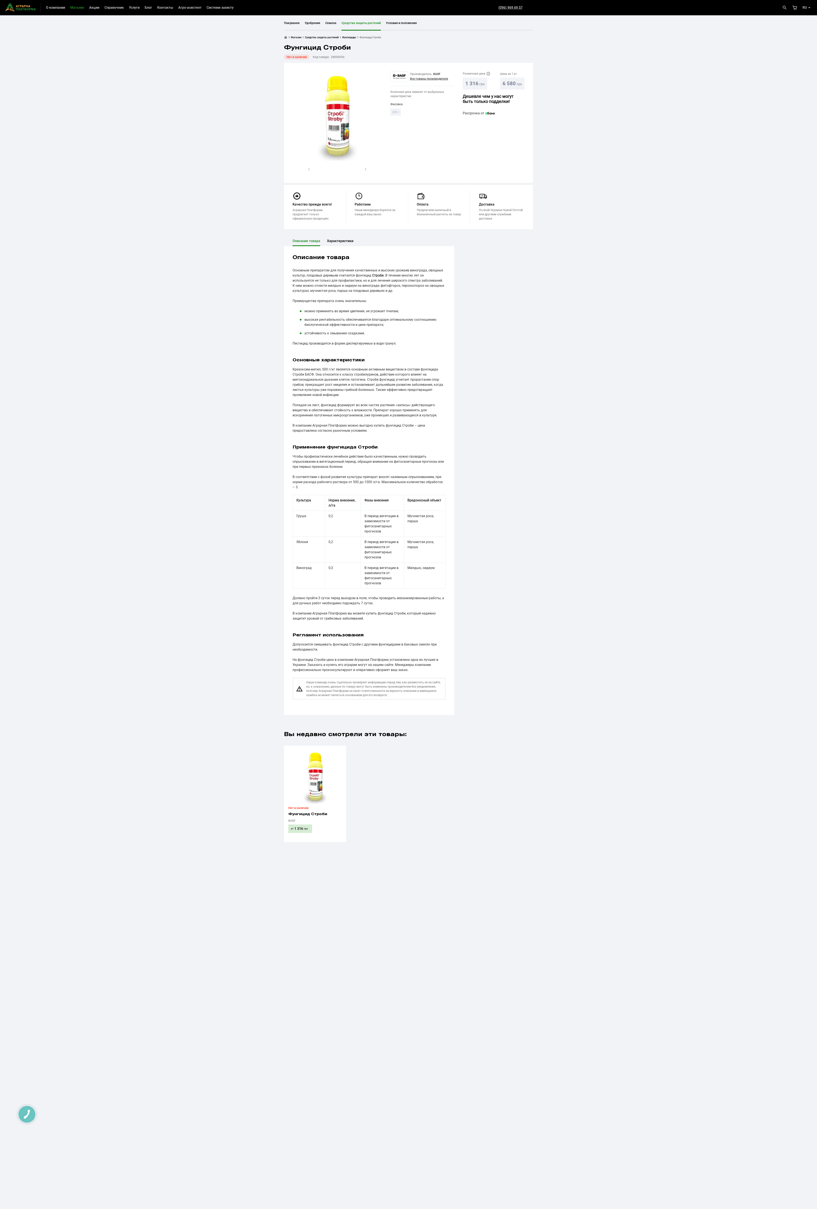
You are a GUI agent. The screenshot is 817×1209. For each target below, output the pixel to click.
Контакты (165, 8)
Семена (330, 23)
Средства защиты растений (361, 23)
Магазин (77, 8)
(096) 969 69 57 (510, 8)
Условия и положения (401, 23)
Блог (148, 8)
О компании (55, 8)
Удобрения (312, 23)
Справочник (114, 8)
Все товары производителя (429, 78)
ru (805, 8)
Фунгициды (349, 37)
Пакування (292, 23)
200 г (396, 113)
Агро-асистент (189, 8)
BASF (436, 74)
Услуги (134, 8)
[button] (309, 169)
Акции (94, 8)
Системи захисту (220, 8)
